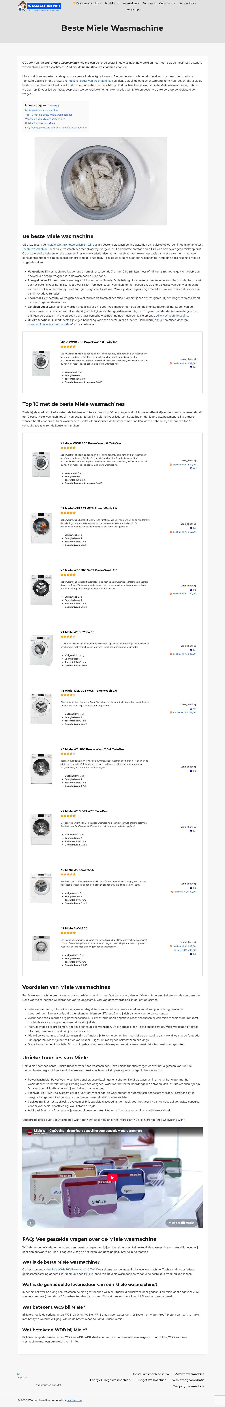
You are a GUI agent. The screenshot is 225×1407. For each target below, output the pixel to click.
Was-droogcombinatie (188, 1380)
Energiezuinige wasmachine (110, 1380)
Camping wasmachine (188, 1386)
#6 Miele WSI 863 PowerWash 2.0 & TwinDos (92, 749)
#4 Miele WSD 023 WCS (77, 632)
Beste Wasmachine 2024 (151, 1374)
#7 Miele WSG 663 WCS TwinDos (84, 811)
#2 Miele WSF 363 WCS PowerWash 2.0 (88, 508)
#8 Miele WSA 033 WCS (77, 869)
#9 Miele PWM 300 (73, 928)
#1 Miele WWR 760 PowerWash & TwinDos (90, 443)
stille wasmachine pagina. (172, 315)
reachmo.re (74, 1400)
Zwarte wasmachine (189, 1374)
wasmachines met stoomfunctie (48, 324)
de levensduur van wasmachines (90, 80)
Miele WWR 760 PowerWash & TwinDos (72, 244)
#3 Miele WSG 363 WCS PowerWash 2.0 (88, 570)
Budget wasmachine (151, 1380)
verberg (53, 105)
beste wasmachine (35, 249)
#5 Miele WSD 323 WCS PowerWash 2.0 (88, 690)
